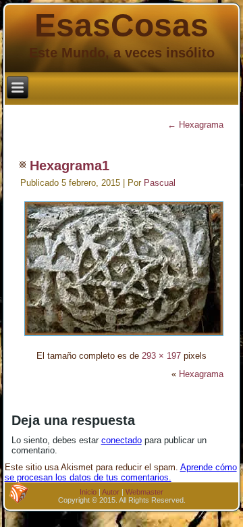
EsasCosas (121, 25)
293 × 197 (161, 356)
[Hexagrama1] (124, 337)
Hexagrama (195, 125)
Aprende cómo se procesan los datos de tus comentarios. (121, 472)
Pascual (160, 183)
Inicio (88, 492)
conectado (121, 440)
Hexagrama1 (69, 165)
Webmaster (144, 492)
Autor (110, 492)
